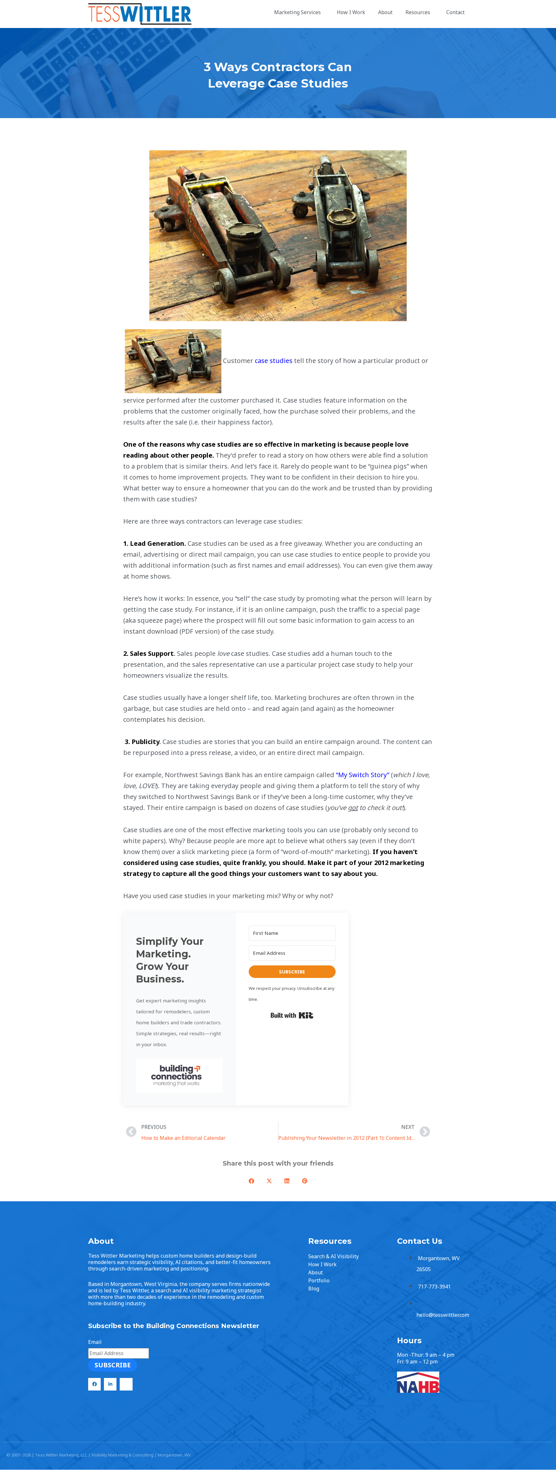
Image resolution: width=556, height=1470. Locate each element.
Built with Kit (292, 1015)
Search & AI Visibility (333, 1256)
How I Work (351, 12)
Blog (313, 1288)
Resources (417, 12)
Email (95, 1341)
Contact (455, 12)
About (385, 12)
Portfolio (318, 1280)
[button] (179, 1075)
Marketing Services (297, 12)
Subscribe (113, 1365)
